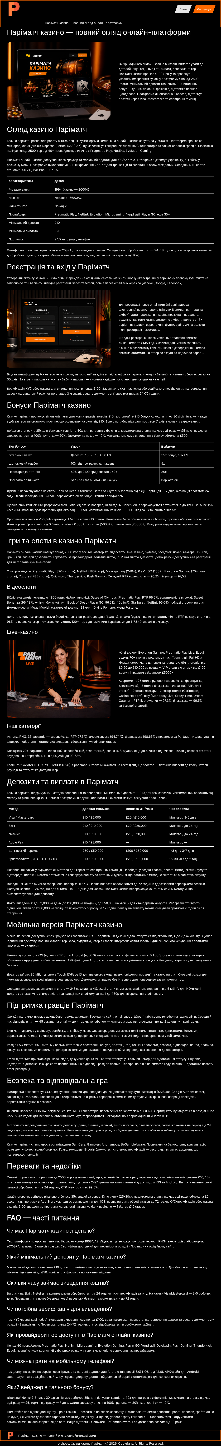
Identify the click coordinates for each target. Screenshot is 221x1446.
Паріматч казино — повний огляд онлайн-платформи (83, 23)
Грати (183, 9)
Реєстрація (204, 9)
